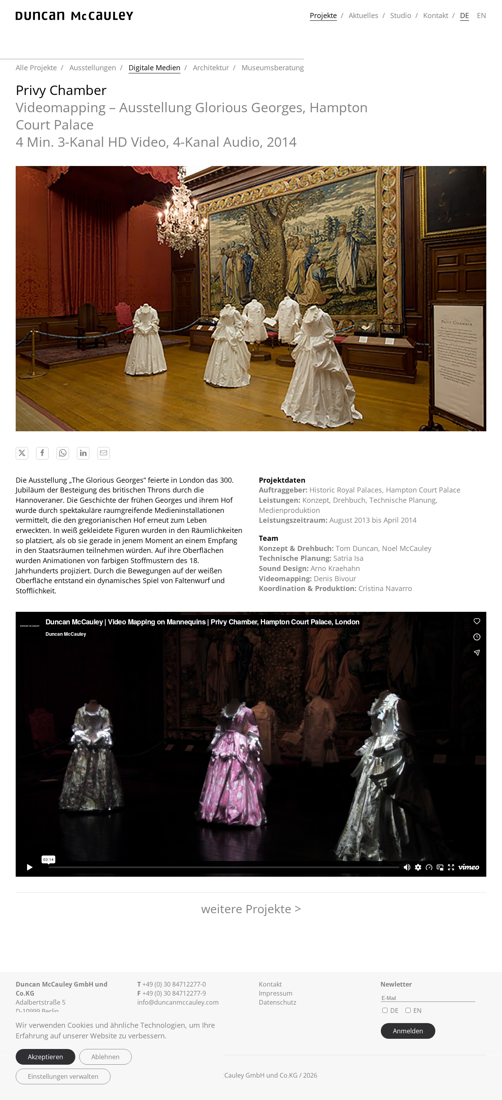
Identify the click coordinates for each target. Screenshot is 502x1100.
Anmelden (408, 1031)
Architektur (211, 67)
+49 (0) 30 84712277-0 (174, 984)
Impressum (276, 993)
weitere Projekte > (251, 909)
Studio (400, 15)
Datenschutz (277, 1002)
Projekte (323, 15)
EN (481, 15)
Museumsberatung (273, 67)
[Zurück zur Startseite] (74, 15)
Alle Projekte (36, 67)
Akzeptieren (45, 1057)
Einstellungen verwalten (63, 1076)
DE (464, 15)
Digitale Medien (154, 67)
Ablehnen (105, 1057)
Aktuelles (363, 15)
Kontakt (435, 15)
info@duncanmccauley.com (178, 1002)
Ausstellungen (92, 67)
